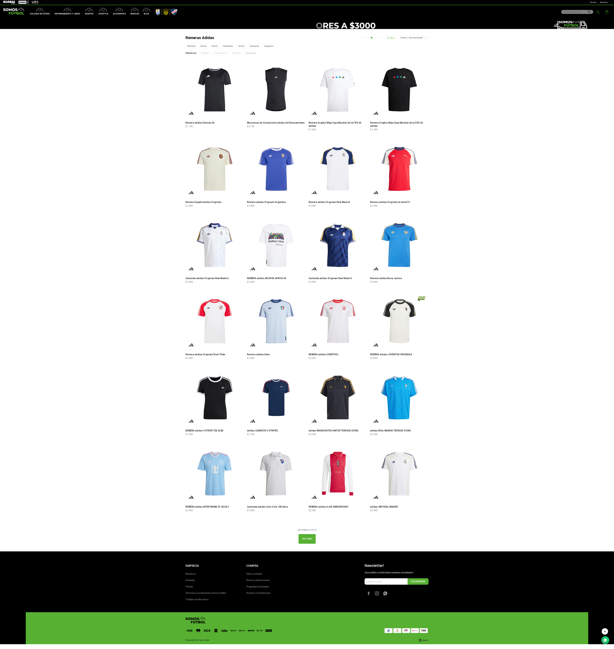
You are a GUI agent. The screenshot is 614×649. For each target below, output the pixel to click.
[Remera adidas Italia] (276, 321)
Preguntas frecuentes (257, 586)
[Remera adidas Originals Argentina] (276, 169)
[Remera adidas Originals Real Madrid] (338, 169)
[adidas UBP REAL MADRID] (399, 473)
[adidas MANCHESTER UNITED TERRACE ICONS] (338, 397)
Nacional (173, 11)
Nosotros (604, 2)
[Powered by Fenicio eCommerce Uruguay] (424, 640)
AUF (155, 11)
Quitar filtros (250, 53)
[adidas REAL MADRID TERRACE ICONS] (399, 397)
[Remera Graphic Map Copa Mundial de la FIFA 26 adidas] (338, 89)
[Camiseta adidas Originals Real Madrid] (214, 245)
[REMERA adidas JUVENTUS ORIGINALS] (399, 321)
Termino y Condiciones (258, 593)
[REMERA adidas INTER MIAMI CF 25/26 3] (214, 473)
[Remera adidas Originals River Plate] (214, 321)
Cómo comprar (254, 574)
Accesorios (119, 14)
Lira (33, 2)
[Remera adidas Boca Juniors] (399, 245)
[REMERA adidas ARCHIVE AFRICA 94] (276, 245)
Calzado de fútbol (40, 14)
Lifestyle (103, 14)
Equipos (89, 14)
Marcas (134, 14)
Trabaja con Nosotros (197, 599)
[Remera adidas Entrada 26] (214, 89)
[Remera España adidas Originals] (214, 169)
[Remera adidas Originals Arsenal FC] (399, 169)
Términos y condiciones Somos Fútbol (205, 593)
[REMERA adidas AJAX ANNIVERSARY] (338, 473)
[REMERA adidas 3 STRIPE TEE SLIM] (214, 397)
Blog (146, 14)
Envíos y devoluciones (258, 580)
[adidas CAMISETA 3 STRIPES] (276, 397)
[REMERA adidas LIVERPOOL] (338, 321)
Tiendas (593, 2)
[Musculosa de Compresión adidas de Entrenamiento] (276, 89)
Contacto (190, 580)
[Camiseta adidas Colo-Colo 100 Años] (276, 473)
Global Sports (9, 2)
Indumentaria (220, 53)
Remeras (236, 53)
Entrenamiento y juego (67, 14)
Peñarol (165, 11)
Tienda (189, 586)
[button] (589, 12)
